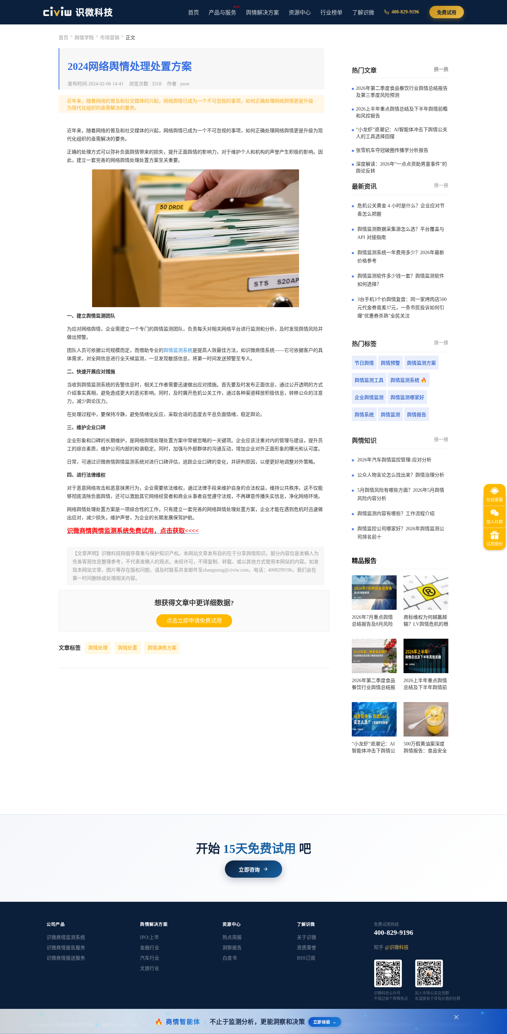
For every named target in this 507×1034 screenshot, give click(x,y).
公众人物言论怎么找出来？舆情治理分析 (400, 475)
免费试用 (446, 12)
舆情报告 (416, 414)
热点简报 (232, 937)
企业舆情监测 (369, 397)
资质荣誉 (306, 947)
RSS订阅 (306, 958)
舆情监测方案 (421, 363)
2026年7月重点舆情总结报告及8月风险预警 (372, 621)
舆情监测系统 (177, 350)
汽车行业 (149, 958)
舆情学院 (84, 37)
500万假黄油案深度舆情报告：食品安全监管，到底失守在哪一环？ (425, 747)
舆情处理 (98, 647)
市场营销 (109, 37)
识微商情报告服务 (66, 947)
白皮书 (229, 958)
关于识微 (306, 937)
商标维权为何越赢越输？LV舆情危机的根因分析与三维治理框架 (426, 621)
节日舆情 (364, 363)
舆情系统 (364, 414)
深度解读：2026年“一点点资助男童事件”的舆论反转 (401, 167)
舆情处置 (127, 647)
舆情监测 (390, 414)
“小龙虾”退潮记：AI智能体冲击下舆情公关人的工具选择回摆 (401, 133)
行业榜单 (331, 12)
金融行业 (149, 947)
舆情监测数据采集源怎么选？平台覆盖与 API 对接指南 (400, 233)
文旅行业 (149, 968)
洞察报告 (232, 947)
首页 (193, 12)
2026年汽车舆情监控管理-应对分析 (394, 459)
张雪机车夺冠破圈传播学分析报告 (392, 150)
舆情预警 (390, 363)
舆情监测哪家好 (407, 397)
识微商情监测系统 (66, 937)
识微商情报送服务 (66, 958)
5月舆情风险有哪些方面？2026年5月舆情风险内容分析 (400, 494)
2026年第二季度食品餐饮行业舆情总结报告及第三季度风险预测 (402, 92)
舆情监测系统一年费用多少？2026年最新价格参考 (400, 256)
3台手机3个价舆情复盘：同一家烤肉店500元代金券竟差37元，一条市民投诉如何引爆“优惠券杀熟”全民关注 (402, 307)
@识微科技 (397, 947)
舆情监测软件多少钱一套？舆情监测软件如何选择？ (400, 280)
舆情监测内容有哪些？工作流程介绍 (396, 513)
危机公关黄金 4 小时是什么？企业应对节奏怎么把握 (401, 210)
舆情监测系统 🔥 (408, 380)
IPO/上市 (149, 937)
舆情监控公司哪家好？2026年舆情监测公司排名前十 (400, 533)
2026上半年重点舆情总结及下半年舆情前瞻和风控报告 (402, 112)
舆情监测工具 (369, 380)
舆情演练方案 (162, 647)
